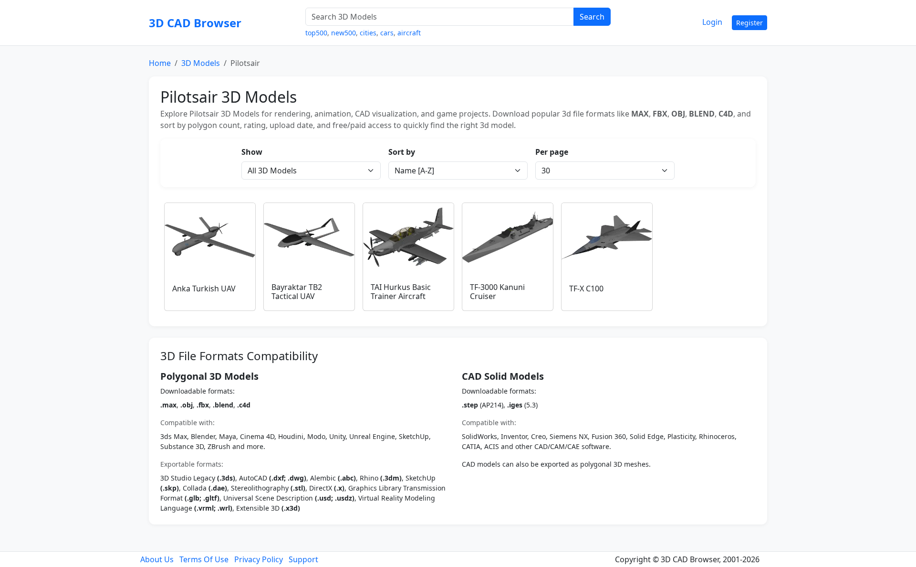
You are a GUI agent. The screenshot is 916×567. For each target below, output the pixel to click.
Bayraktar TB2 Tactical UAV (296, 291)
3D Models (200, 63)
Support (303, 559)
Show (251, 152)
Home (160, 63)
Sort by (401, 152)
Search (592, 16)
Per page (551, 152)
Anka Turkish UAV (204, 288)
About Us (157, 559)
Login (712, 22)
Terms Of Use (204, 559)
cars (387, 32)
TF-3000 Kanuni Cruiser (497, 291)
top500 (316, 32)
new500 (343, 32)
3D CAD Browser (195, 23)
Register (749, 22)
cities (368, 32)
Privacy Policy (258, 559)
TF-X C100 (586, 288)
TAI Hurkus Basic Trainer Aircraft (401, 291)
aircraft (409, 32)
